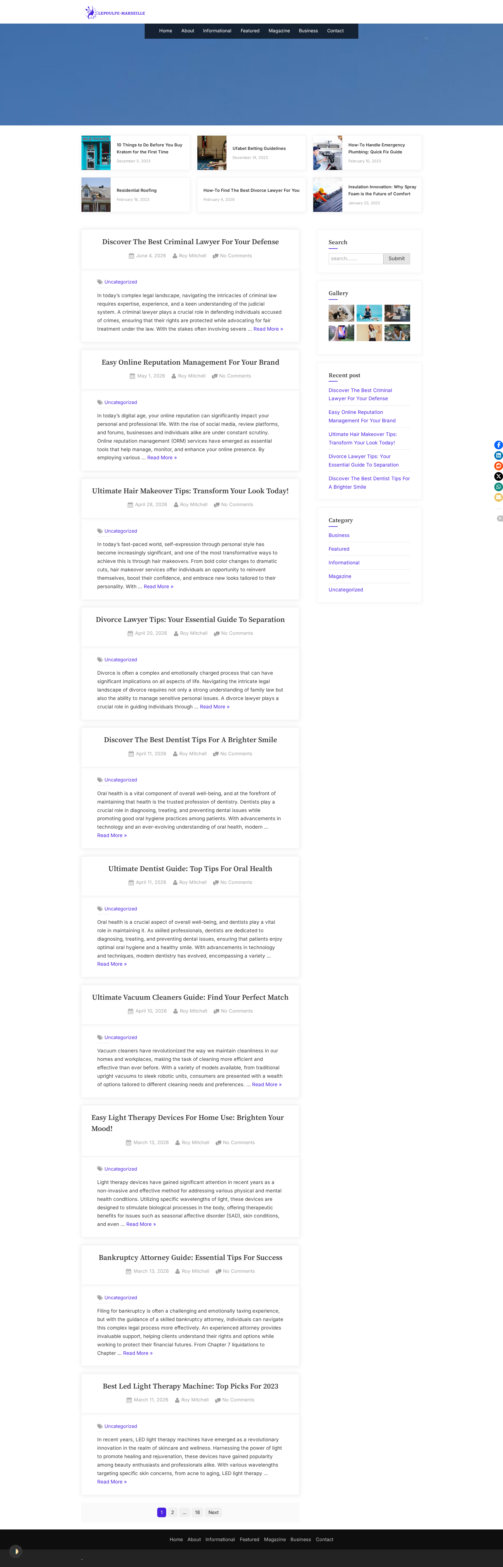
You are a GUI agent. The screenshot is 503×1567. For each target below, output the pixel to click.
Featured (250, 30)
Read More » (268, 330)
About (187, 30)
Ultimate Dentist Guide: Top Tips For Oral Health (190, 869)
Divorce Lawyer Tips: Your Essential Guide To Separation (190, 620)
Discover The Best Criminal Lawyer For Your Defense (190, 242)
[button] (498, 445)
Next (213, 1512)
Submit (397, 258)
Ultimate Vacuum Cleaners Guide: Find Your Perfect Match (190, 997)
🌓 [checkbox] (16, 1551)
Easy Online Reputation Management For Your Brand (190, 362)
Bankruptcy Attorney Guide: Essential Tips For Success (190, 1258)
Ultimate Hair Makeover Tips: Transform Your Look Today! (190, 491)
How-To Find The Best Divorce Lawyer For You (251, 190)
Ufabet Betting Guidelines (259, 148)
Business (308, 30)
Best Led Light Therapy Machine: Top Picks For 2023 (190, 1386)
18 (197, 1512)
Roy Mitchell (192, 255)
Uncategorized (121, 282)
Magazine (279, 30)
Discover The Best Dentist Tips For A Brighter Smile (190, 740)
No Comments (236, 256)
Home (165, 30)
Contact (335, 30)
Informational (217, 30)
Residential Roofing (137, 190)
